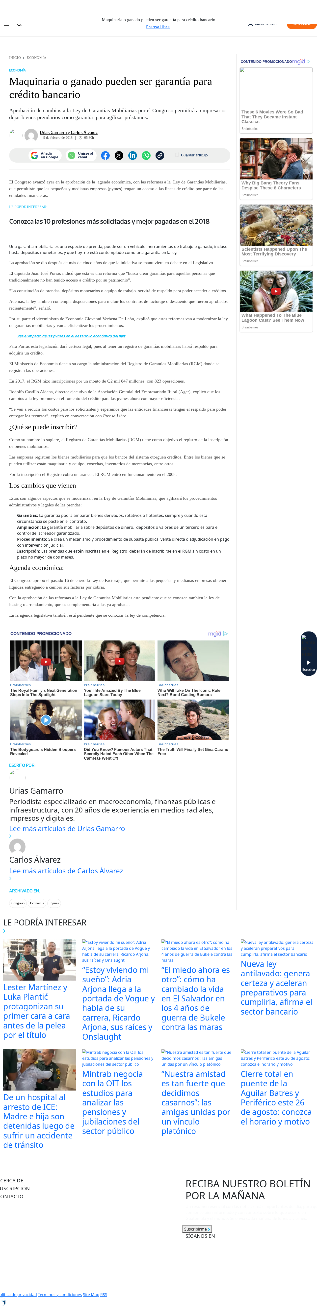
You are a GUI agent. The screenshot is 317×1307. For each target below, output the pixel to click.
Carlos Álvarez (84, 132)
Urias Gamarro (53, 132)
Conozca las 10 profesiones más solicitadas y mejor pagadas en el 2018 (109, 221)
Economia (37, 903)
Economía (36, 58)
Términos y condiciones (60, 1294)
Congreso (18, 903)
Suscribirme (196, 1229)
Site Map (91, 1294)
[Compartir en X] (119, 155)
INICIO (15, 58)
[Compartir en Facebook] (105, 155)
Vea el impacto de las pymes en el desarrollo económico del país (71, 336)
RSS (103, 1294)
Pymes (54, 903)
